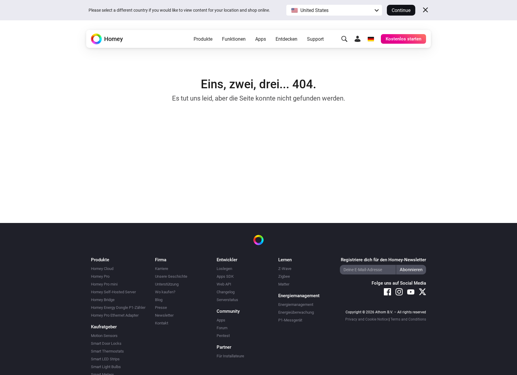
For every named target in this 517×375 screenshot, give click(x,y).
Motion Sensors (104, 335)
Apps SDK (225, 276)
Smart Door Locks (106, 343)
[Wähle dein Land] (370, 39)
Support (315, 39)
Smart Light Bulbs (106, 367)
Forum (222, 328)
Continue (401, 10)
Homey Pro (100, 276)
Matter (283, 284)
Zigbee (284, 276)
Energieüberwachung (296, 312)
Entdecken (286, 39)
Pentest (223, 335)
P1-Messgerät (290, 320)
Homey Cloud (102, 268)
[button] (334, 10)
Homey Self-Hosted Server (113, 292)
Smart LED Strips (105, 359)
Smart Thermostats (107, 351)
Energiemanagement (295, 304)
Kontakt (161, 323)
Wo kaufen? (165, 292)
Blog (158, 299)
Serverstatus (227, 299)
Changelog (226, 292)
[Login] (357, 39)
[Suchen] (344, 39)
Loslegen (224, 268)
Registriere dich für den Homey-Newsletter (383, 259)
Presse (161, 307)
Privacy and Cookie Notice (366, 319)
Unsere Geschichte (171, 276)
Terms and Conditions (408, 319)
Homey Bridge (103, 299)
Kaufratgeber (104, 327)
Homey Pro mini (104, 284)
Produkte (203, 39)
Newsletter (164, 315)
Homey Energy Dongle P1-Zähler (118, 307)
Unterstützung (167, 284)
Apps (260, 39)
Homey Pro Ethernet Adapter (115, 315)
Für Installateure (230, 356)
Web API (224, 284)
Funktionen (234, 39)
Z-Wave (284, 268)
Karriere (161, 268)
